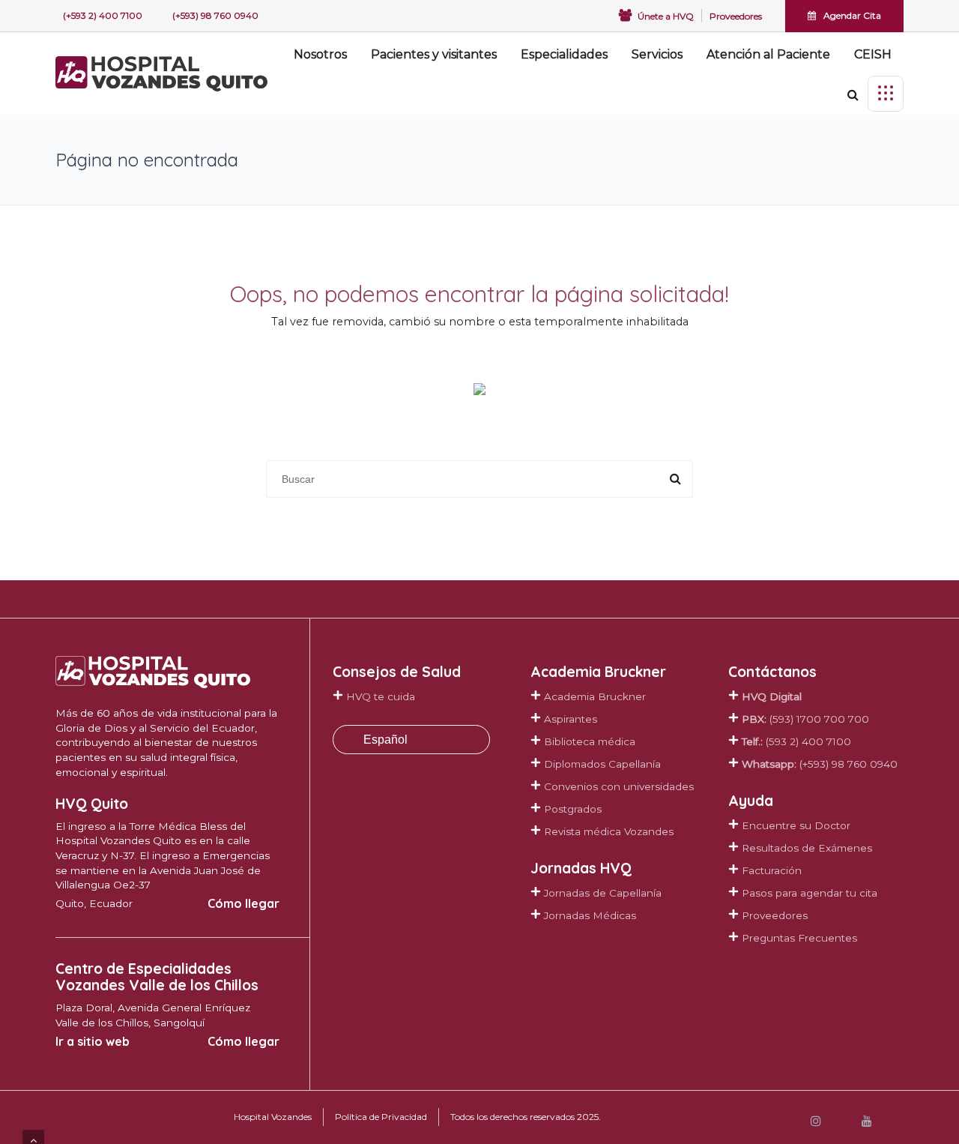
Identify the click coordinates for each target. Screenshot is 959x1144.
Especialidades (564, 54)
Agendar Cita (852, 15)
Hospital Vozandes (273, 1116)
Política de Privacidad (381, 1116)
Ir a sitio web (92, 1041)
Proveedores (736, 16)
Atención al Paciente (768, 54)
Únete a (666, 16)
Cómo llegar (243, 903)
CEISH (873, 54)
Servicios (657, 54)
